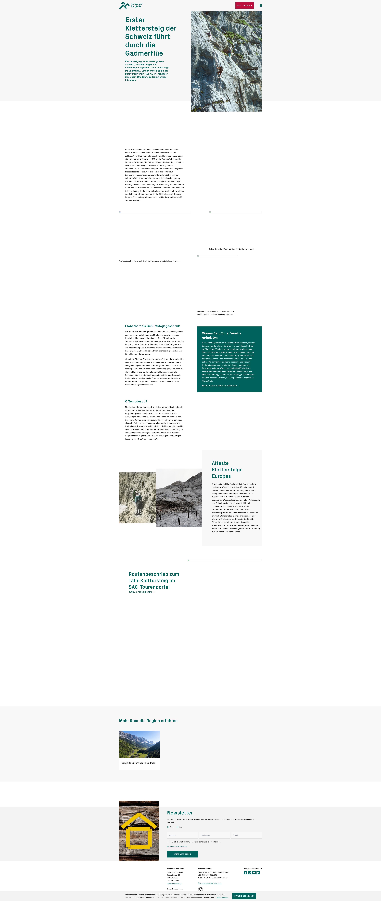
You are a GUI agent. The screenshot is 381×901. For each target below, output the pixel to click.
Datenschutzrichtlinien (177, 847)
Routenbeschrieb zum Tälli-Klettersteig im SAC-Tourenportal (154, 581)
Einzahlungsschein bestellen (209, 883)
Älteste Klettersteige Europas (227, 470)
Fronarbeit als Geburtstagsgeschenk (152, 326)
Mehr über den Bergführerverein (219, 386)
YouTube (254, 872)
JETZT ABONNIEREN (182, 854)
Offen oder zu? (136, 401)
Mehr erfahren (222, 898)
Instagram (249, 872)
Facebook (245, 872)
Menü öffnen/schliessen (261, 5)
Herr (181, 827)
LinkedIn (258, 872)
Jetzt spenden (244, 5)
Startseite (142, 5)
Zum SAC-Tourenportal (140, 592)
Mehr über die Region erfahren (148, 721)
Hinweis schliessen (244, 896)
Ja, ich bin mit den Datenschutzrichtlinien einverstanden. (196, 842)
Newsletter (180, 812)
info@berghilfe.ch (174, 884)
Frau (171, 827)
